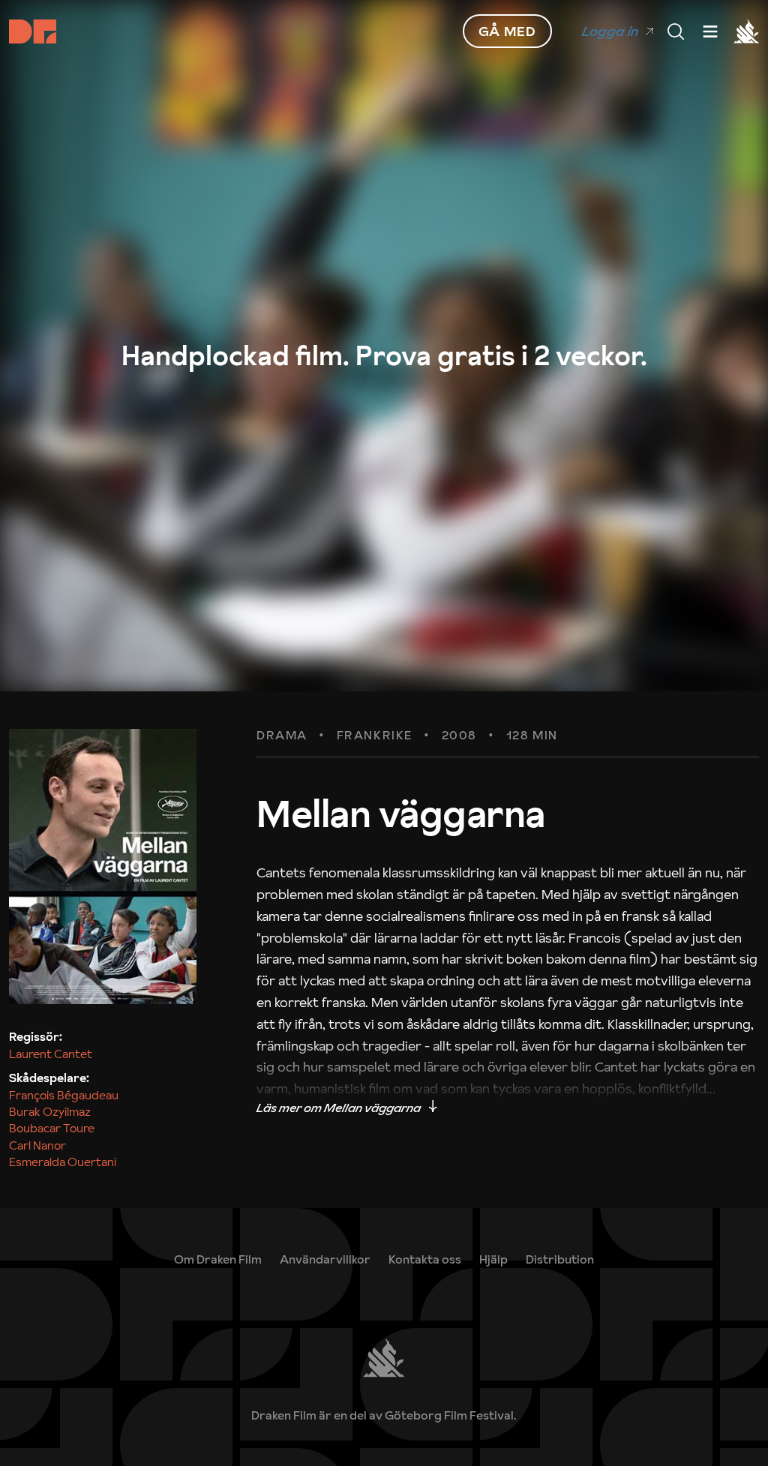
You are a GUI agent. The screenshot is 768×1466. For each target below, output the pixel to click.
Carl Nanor (37, 1145)
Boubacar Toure (51, 1128)
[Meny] (676, 31)
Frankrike (374, 735)
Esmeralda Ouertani (62, 1161)
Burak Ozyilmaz (50, 1111)
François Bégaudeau (63, 1095)
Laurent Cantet (50, 1053)
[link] (493, 1259)
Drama (282, 735)
